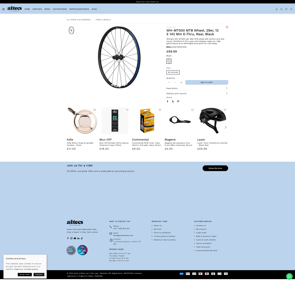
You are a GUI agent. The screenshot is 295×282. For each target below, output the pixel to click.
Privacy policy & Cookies (164, 236)
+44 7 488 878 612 (121, 228)
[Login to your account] (276, 9)
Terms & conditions (162, 233)
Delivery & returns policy (165, 240)
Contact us (201, 225)
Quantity (170, 78)
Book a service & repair (206, 236)
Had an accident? (204, 243)
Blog (94, 9)
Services (157, 229)
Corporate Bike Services (206, 250)
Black (169, 56)
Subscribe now (215, 168)
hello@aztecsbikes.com (123, 235)
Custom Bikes (60, 9)
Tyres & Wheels (103, 20)
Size (168, 68)
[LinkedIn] (78, 238)
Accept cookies (25, 274)
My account (201, 229)
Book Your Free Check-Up (147, 2)
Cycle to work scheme (206, 240)
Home (27, 9)
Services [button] (37, 9)
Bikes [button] (47, 9)
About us (158, 225)
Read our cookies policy (26, 269)
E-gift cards (201, 233)
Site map (94, 273)
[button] (3, 9)
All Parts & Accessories (79, 20)
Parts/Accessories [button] (79, 9)
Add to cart (207, 82)
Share (169, 97)
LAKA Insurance (203, 247)
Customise (39, 274)
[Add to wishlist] (95, 110)
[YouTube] (75, 238)
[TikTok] (82, 238)
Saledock (104, 273)
